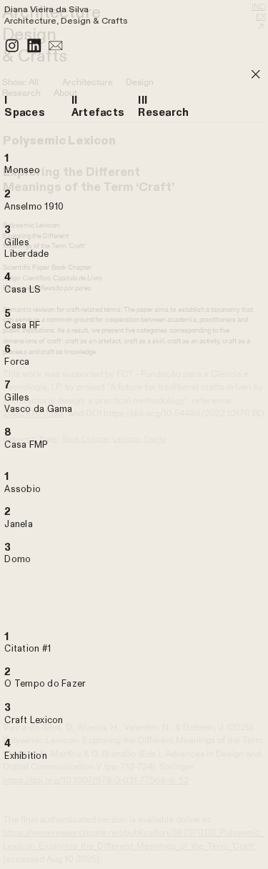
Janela (18, 524)
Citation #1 (27, 648)
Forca (16, 361)
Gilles (16, 397)
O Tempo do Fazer (45, 683)
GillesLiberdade (26, 248)
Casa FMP (26, 444)
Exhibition (25, 756)
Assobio (22, 489)
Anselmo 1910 (34, 206)
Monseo (22, 170)
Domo (17, 559)
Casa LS (22, 289)
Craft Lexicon (33, 720)
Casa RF (22, 325)
